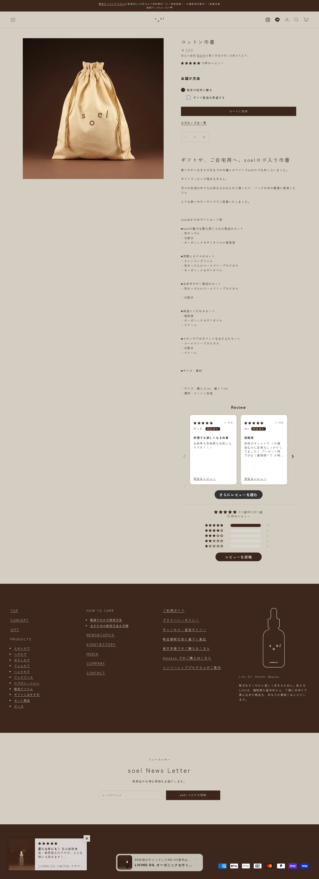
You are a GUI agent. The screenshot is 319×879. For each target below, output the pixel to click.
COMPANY (96, 663)
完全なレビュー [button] (205, 479)
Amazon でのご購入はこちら (187, 658)
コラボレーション (27, 683)
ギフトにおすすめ (27, 694)
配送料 (201, 55)
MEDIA (93, 654)
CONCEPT (19, 620)
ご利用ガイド (174, 610)
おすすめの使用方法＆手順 (109, 626)
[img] (203, 423)
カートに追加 (238, 111)
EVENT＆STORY (101, 644)
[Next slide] (292, 456)
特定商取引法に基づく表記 (185, 639)
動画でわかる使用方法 (106, 620)
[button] (191, 63)
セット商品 (22, 700)
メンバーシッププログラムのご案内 (192, 667)
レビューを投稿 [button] (238, 556)
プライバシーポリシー (181, 620)
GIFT (14, 629)
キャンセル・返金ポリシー (185, 629)
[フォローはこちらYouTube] (24, 851)
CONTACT (96, 673)
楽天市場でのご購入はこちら (186, 648)
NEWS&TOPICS (101, 635)
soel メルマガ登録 (193, 795)
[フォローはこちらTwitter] (12, 851)
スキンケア (22, 648)
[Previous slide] (184, 456)
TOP (14, 610)
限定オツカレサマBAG (112, 3)
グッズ (19, 706)
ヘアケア (20, 654)
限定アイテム (23, 689)
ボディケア (22, 660)
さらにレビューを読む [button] (238, 494)
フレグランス (23, 677)
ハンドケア (22, 671)
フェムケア (22, 666)
